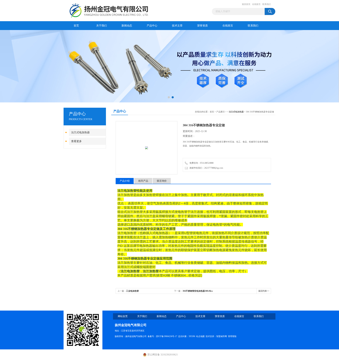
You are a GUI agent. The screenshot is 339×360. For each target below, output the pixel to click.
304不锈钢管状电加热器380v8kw (198, 291)
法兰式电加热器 (80, 132)
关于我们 (101, 25)
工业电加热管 (132, 291)
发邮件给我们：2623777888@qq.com (205, 168)
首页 (76, 25)
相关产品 (143, 181)
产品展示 (220, 112)
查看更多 (76, 141)
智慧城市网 (221, 336)
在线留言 (256, 4)
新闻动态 (126, 25)
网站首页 (123, 316)
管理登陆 (232, 336)
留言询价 (162, 181)
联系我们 (266, 4)
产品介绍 (125, 181)
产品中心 (152, 25)
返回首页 (246, 4)
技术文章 (177, 25)
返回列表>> (263, 291)
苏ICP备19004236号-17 (166, 336)
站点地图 (200, 336)
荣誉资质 (202, 25)
